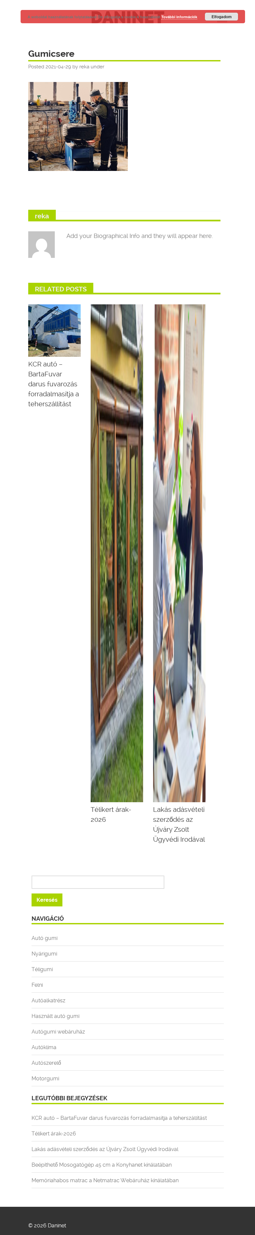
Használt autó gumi (55, 1016)
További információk (179, 16)
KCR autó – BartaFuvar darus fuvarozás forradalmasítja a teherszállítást (119, 1118)
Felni (37, 985)
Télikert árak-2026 (54, 1133)
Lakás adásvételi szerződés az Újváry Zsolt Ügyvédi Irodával (105, 1149)
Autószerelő (46, 1063)
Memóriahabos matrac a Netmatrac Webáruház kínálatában (105, 1180)
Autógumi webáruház (58, 1032)
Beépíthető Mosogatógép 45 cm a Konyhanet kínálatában (102, 1165)
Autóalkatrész (48, 1000)
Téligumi (42, 969)
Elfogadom (222, 17)
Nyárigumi (44, 954)
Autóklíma (44, 1047)
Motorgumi (45, 1078)
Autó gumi (44, 938)
